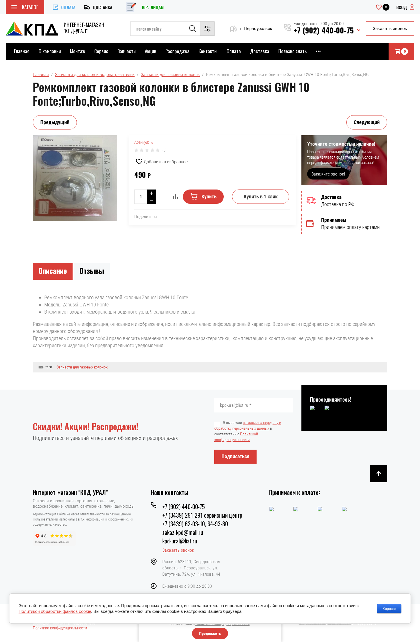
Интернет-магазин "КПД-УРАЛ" (84, 28)
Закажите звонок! (328, 174)
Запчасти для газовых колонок (170, 74)
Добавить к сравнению (176, 197)
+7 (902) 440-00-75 (324, 30)
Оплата (68, 7)
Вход (401, 7)
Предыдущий (54, 122)
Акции (150, 51)
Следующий (367, 122)
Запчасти (126, 51)
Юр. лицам (153, 7)
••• (318, 51)
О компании (50, 51)
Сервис (101, 51)
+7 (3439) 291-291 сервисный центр (202, 515)
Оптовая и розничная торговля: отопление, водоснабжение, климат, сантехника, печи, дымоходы (83, 503)
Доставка (102, 7)
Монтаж (77, 51)
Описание (53, 270)
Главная (21, 51)
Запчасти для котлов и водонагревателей (95, 74)
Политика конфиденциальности (60, 628)
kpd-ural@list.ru (179, 541)
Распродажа (177, 51)
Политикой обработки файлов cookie (55, 611)
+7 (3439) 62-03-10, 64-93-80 (195, 523)
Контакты (208, 51)
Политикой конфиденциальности (222, 623)
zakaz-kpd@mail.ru (182, 532)
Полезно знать (292, 51)
